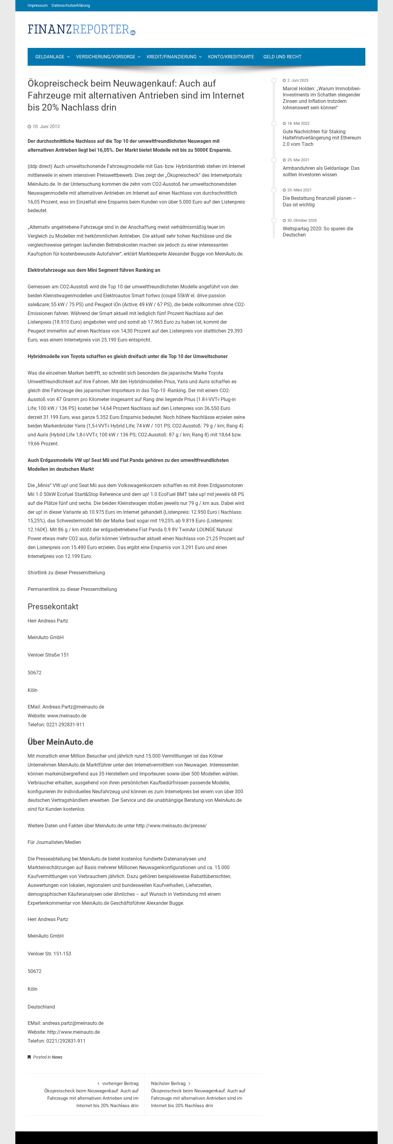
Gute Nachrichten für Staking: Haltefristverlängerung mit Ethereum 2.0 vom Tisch (322, 138)
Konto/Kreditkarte (231, 57)
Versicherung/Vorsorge (105, 57)
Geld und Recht (282, 57)
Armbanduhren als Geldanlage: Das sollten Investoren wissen (321, 171)
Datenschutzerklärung (71, 5)
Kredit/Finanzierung (171, 57)
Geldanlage (49, 57)
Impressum (38, 5)
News (57, 1057)
